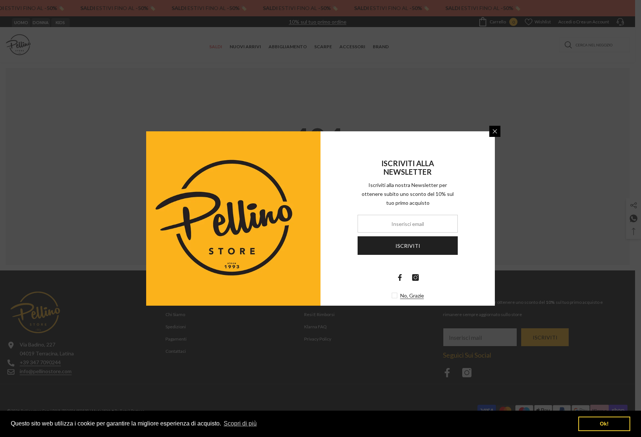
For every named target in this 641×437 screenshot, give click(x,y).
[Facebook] (400, 277)
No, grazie (412, 295)
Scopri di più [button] (240, 423)
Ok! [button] (604, 424)
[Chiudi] (494, 131)
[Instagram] (415, 277)
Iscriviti (407, 246)
